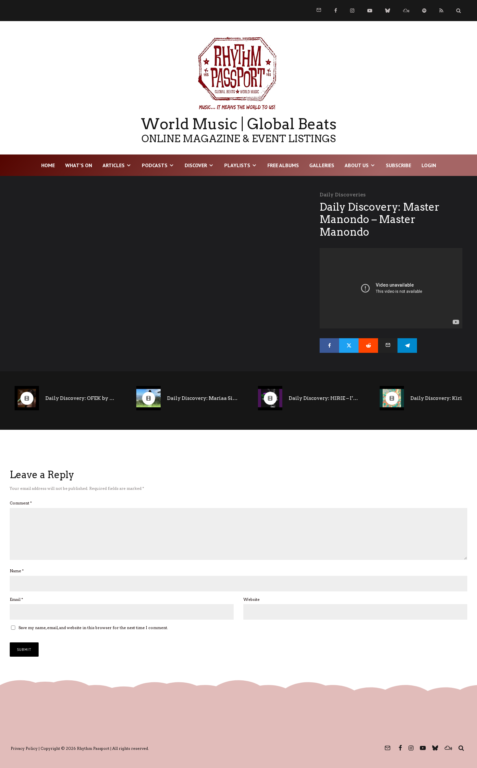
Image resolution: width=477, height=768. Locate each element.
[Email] (388, 345)
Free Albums (283, 165)
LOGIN (429, 165)
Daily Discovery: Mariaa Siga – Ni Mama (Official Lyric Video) (202, 398)
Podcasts (154, 165)
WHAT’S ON (78, 165)
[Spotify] (424, 10)
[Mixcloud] (406, 10)
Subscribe (398, 165)
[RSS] (441, 10)
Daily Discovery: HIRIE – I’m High (324, 398)
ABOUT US (357, 165)
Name (17, 570)
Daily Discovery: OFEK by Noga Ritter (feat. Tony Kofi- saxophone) (81, 398)
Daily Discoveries (343, 195)
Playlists (237, 165)
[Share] (329, 345)
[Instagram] (352, 10)
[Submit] (368, 345)
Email (16, 599)
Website (251, 599)
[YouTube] (370, 10)
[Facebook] (336, 10)
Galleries (321, 165)
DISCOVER (196, 165)
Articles (114, 165)
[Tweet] (349, 345)
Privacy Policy (24, 748)
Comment (21, 503)
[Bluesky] (388, 10)
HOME (48, 165)
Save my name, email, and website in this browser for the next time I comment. (93, 627)
